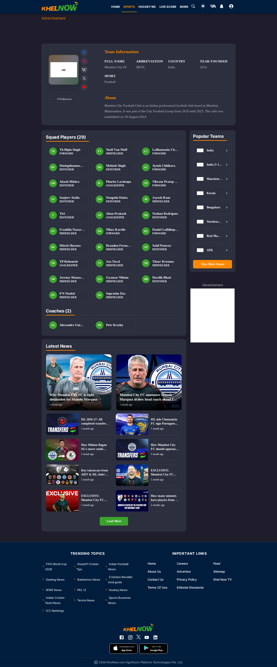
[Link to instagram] (84, 61)
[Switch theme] (203, 6)
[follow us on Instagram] (130, 637)
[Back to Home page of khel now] (60, 6)
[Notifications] (221, 6)
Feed (216, 563)
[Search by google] (193, 7)
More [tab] (184, 6)
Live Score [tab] (167, 6)
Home (152, 563)
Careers (182, 563)
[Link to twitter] (84, 78)
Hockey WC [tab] (147, 6)
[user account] (231, 6)
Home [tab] (115, 6)
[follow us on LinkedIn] (155, 637)
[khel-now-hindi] (212, 7)
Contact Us (156, 579)
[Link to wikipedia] (84, 69)
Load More (114, 521)
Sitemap (219, 571)
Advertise (184, 571)
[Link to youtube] (84, 87)
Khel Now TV (222, 579)
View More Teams (212, 264)
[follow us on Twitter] (138, 637)
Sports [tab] (129, 6)
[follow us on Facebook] (121, 637)
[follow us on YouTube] (146, 637)
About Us (154, 571)
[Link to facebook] (84, 52)
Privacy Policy (187, 579)
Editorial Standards (190, 587)
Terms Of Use (157, 587)
